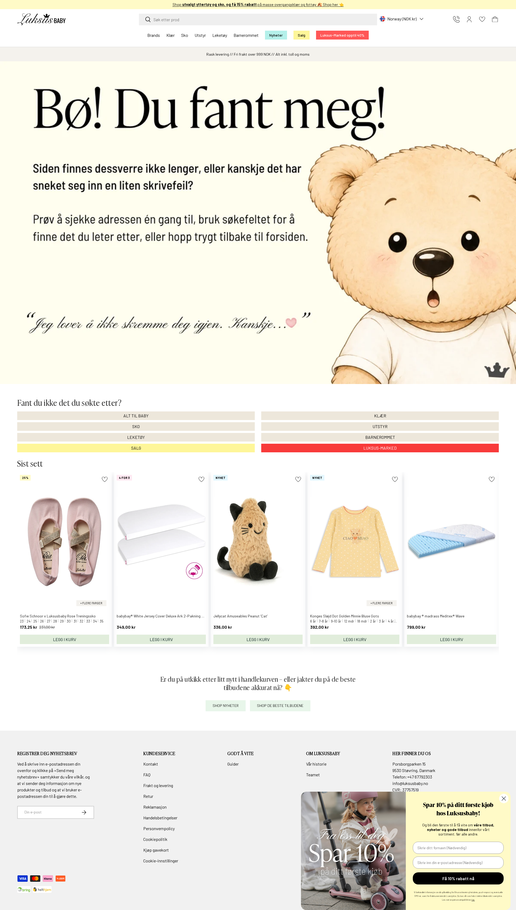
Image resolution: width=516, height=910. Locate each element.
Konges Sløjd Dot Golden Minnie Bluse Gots (344, 616)
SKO (136, 426)
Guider (233, 763)
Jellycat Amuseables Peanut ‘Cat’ (240, 616)
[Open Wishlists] (482, 19)
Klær (170, 35)
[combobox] (258, 19)
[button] (495, 19)
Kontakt (150, 763)
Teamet (313, 774)
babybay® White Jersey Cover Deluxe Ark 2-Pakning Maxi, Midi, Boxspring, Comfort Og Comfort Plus (197, 616)
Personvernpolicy (159, 828)
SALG (136, 447)
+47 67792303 (419, 776)
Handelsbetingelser (160, 817)
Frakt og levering (158, 785)
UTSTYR (380, 426)
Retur (148, 796)
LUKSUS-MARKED (380, 447)
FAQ (146, 774)
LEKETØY (136, 437)
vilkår (78, 776)
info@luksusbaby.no (410, 783)
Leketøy (219, 35)
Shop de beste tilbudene (280, 705)
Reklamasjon (155, 806)
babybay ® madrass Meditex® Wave (435, 616)
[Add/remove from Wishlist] (105, 479)
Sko (184, 35)
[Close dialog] (503, 798)
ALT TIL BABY (136, 415)
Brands (153, 35)
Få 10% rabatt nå (458, 878)
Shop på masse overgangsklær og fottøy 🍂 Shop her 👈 (236, 4)
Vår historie (316, 763)
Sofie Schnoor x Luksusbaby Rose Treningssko (58, 616)
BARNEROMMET (380, 437)
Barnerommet (246, 35)
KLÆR (380, 415)
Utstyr (200, 35)
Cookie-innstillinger (160, 860)
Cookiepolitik (155, 839)
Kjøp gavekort (156, 849)
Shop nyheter (226, 705)
